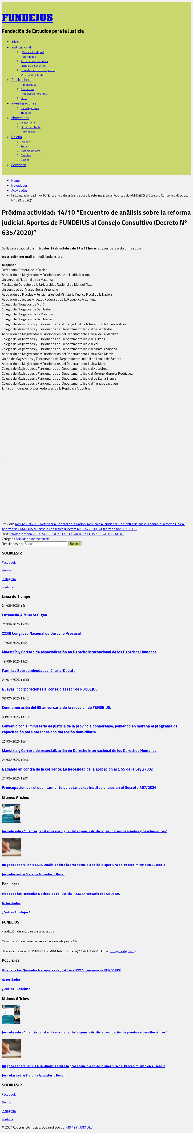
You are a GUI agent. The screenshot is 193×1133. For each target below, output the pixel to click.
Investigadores (30, 108)
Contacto (18, 165)
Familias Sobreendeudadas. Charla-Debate (39, 670)
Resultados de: (12, 543)
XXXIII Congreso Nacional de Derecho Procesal (41, 633)
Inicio (15, 41)
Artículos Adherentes (34, 93)
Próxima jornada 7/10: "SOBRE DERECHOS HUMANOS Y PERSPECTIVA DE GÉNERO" (67, 533)
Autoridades (28, 56)
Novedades (20, 118)
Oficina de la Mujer (32, 74)
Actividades (28, 131)
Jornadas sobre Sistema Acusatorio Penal (33, 874)
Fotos (24, 146)
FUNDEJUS (27, 16)
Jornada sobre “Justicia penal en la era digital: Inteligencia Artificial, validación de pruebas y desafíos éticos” (84, 830)
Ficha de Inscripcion (33, 65)
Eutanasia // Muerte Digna (24, 615)
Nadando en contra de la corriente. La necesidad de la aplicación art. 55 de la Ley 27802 (77, 769)
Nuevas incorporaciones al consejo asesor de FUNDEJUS (50, 689)
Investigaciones (23, 103)
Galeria (16, 137)
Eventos (26, 155)
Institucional (21, 47)
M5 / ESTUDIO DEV (79, 1127)
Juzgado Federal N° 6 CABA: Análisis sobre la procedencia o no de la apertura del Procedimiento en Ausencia (83, 864)
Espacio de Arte (30, 151)
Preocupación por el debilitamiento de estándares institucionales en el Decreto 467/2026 (79, 787)
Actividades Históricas (34, 61)
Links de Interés (30, 127)
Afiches (25, 142)
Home (15, 180)
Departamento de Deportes (38, 70)
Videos (25, 159)
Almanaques (28, 84)
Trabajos (26, 112)
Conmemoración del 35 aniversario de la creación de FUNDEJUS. (56, 707)
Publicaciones (21, 79)
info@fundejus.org (123, 950)
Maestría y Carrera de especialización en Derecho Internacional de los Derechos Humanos (79, 652)
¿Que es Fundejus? (32, 52)
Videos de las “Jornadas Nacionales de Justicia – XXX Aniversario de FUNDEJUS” (61, 893)
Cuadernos (27, 89)
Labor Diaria (28, 123)
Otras (24, 98)
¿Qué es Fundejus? (16, 912)
